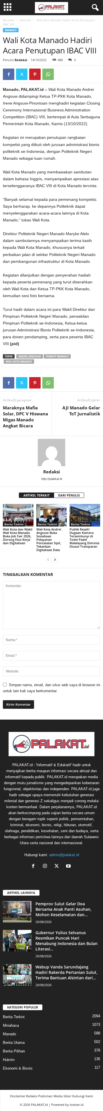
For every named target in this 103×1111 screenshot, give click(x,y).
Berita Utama (14, 1042)
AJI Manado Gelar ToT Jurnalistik (81, 411)
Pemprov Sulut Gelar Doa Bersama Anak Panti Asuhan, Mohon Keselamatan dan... (63, 909)
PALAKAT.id (39, 1104)
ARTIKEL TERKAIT (36, 495)
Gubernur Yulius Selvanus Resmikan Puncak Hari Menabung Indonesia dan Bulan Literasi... (66, 941)
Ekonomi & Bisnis (18, 1068)
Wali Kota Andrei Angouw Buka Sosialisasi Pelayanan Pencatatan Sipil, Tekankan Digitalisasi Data (48, 539)
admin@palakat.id (64, 855)
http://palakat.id (51, 479)
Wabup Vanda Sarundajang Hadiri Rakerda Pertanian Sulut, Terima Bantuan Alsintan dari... (66, 972)
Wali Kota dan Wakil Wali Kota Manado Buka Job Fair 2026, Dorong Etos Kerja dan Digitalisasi (17, 536)
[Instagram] (46, 866)
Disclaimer (17, 1096)
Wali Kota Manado (19, 361)
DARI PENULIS (69, 495)
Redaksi (21, 60)
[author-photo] (51, 452)
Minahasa (11, 1025)
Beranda (8, 20)
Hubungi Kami (82, 1096)
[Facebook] (8, 74)
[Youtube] (69, 866)
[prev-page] (48, 559)
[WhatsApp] (48, 74)
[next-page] (55, 559)
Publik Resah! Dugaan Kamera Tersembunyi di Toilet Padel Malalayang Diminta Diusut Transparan (84, 538)
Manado (25, 20)
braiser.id (77, 1104)
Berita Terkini (13, 524)
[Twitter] (21, 74)
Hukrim (9, 1060)
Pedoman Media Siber (54, 1096)
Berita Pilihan (14, 1051)
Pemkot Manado (57, 356)
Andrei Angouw (29, 356)
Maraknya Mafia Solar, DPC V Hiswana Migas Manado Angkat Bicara (25, 417)
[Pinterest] (35, 74)
